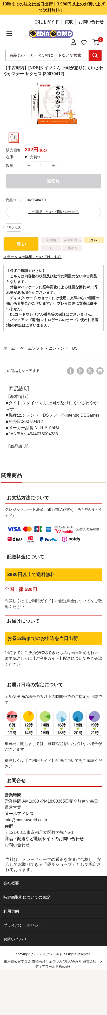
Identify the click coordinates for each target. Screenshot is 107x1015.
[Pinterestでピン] (80, 371)
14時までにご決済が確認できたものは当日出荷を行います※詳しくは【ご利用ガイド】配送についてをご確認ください (53, 658)
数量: (10, 165)
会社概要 (11, 883)
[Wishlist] (84, 42)
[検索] (95, 55)
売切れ (53, 181)
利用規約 (11, 911)
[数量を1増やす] (53, 165)
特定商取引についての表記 (26, 897)
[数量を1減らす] (29, 165)
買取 (69, 21)
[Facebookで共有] (70, 371)
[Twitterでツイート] (90, 371)
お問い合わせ (91, 21)
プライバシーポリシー (22, 925)
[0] (96, 42)
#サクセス (14, 227)
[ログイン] (73, 42)
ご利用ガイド (46, 21)
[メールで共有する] (100, 371)
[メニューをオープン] (9, 33)
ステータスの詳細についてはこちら (32, 257)
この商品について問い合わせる (53, 212)
